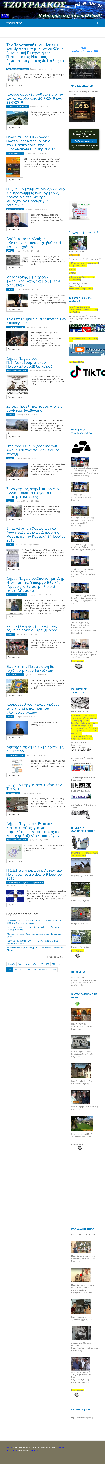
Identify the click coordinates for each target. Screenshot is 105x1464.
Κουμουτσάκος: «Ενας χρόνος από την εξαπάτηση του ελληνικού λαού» (33, 708)
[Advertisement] (53, 31)
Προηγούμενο (24, 964)
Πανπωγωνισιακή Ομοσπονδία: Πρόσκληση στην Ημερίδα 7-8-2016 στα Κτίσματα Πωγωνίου (34, 921)
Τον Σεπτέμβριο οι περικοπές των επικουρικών (36, 320)
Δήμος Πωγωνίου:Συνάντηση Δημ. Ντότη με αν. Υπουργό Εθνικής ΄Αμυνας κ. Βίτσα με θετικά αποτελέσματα (35, 584)
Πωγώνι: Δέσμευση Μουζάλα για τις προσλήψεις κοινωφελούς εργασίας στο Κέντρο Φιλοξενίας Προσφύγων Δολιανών (35, 196)
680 (59, 964)
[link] (84, 264)
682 (15, 969)
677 (41, 964)
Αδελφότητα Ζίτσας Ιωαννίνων (80, 743)
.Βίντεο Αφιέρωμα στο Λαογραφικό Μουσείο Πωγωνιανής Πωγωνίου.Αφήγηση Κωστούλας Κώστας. (81, 1377)
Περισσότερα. (77, 1144)
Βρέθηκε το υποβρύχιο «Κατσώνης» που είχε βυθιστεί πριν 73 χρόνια (33, 242)
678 (47, 964)
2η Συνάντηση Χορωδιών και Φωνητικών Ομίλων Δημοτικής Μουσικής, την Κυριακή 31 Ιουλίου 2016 (36, 534)
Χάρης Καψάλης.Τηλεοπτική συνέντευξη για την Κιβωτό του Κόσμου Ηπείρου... (84, 654)
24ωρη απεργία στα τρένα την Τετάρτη (34, 786)
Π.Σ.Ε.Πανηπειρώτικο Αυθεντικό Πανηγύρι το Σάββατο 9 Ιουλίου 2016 (34, 874)
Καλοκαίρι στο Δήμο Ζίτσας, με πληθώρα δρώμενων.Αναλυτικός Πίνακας (36, 948)
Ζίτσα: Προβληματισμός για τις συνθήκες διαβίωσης (34, 408)
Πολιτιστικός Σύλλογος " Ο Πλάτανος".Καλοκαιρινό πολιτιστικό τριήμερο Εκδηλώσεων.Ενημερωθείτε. (31, 142)
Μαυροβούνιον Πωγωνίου (82, 923)
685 (34, 969)
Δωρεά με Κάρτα (84, 141)
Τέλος (53, 969)
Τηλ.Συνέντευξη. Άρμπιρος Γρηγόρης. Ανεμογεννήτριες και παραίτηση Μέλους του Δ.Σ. (84, 599)
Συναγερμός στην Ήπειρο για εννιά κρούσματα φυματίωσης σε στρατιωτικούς (34, 492)
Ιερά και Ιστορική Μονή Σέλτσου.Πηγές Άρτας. (81, 1135)
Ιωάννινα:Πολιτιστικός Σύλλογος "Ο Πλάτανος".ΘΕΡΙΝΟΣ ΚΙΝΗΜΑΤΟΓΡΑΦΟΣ (32, 942)
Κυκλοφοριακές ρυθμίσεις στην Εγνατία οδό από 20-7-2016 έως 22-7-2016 (34, 98)
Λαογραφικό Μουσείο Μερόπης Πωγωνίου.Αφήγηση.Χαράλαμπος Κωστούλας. (86, 1347)
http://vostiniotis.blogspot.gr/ (82, 1417)
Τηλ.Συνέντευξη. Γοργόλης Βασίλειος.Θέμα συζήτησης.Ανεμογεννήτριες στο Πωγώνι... (84, 573)
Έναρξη (11, 964)
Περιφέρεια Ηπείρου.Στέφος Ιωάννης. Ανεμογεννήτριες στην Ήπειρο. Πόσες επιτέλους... (84, 521)
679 (53, 964)
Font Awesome (11, 1450)
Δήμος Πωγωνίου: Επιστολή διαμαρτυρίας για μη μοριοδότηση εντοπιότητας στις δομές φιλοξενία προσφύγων (34, 829)
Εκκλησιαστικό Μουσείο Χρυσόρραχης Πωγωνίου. (82, 1318)
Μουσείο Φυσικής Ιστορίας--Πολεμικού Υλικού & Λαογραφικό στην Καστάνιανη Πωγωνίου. (83, 1289)
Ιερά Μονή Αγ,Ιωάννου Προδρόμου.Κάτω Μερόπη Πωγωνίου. (82, 1054)
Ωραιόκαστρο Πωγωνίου (82, 875)
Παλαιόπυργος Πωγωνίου (82, 900)
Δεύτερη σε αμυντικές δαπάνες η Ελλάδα (35, 748)
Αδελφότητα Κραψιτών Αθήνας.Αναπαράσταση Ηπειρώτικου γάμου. (34, 935)
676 (34, 964)
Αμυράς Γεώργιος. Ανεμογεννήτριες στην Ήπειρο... (81, 497)
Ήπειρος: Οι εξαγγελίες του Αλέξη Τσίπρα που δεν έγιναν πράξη (33, 449)
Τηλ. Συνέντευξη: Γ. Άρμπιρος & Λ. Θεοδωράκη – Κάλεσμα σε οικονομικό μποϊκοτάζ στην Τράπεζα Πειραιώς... (84, 472)
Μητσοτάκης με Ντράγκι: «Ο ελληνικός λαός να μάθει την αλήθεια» (33, 280)
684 (28, 969)
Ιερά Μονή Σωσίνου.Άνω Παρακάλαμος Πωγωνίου (82, 1082)
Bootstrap (9, 1447)
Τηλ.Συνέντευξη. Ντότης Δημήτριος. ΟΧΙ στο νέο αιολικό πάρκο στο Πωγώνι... (84, 547)
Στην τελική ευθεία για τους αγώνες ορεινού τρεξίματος (31, 627)
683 (22, 969)
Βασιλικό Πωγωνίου (80, 947)
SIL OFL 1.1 (35, 1450)
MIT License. (59, 1447)
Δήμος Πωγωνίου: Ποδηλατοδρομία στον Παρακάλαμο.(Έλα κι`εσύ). (30, 362)
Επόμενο (43, 969)
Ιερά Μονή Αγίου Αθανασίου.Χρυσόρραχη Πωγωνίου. (82, 1026)
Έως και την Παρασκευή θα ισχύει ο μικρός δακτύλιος (30, 668)
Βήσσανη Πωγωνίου (80, 790)
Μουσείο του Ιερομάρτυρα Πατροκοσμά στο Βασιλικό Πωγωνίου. (83, 1258)
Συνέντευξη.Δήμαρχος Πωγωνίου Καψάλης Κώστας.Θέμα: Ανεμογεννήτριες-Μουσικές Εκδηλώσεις (83, 627)
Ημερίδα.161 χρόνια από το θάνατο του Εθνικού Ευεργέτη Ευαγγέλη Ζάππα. (33, 928)
